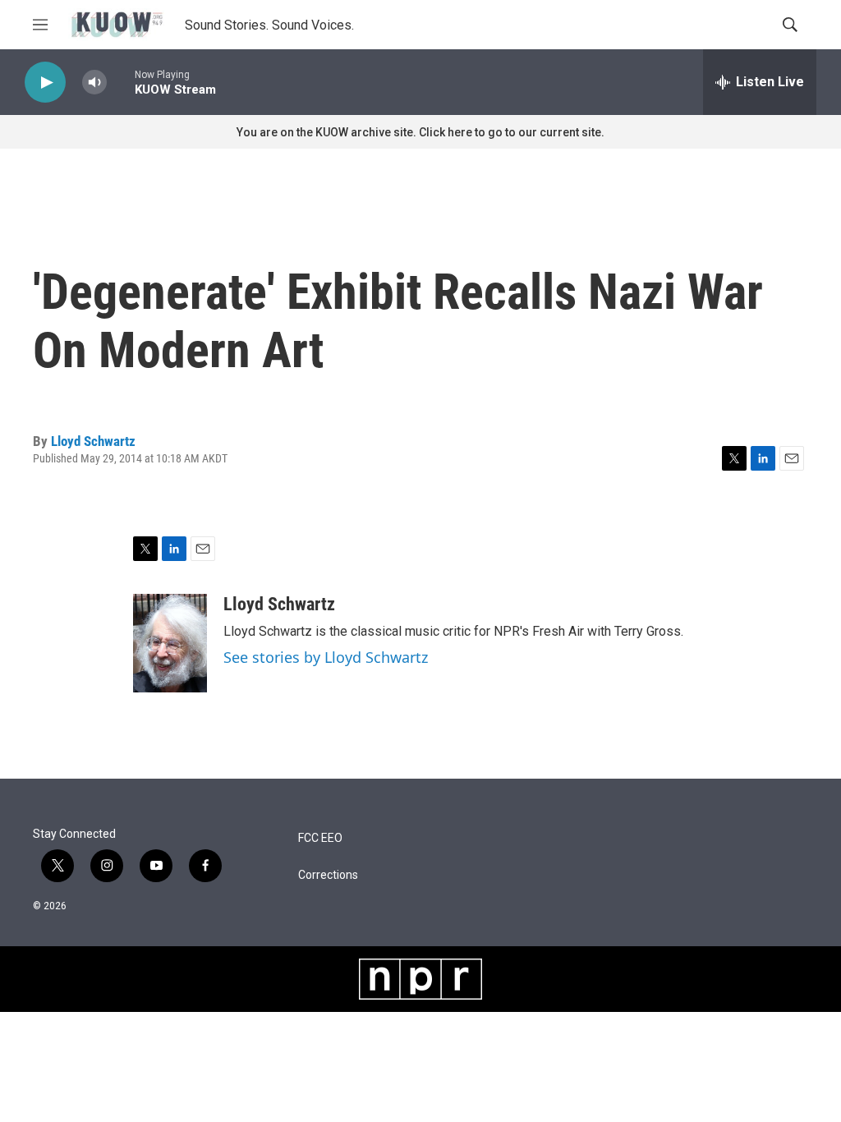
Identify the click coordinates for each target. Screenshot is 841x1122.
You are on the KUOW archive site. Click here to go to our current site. (420, 132)
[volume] (94, 82)
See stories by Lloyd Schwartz (325, 657)
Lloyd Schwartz (93, 441)
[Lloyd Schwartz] (170, 643)
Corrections (328, 875)
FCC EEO (320, 838)
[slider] (120, 81)
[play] (45, 82)
